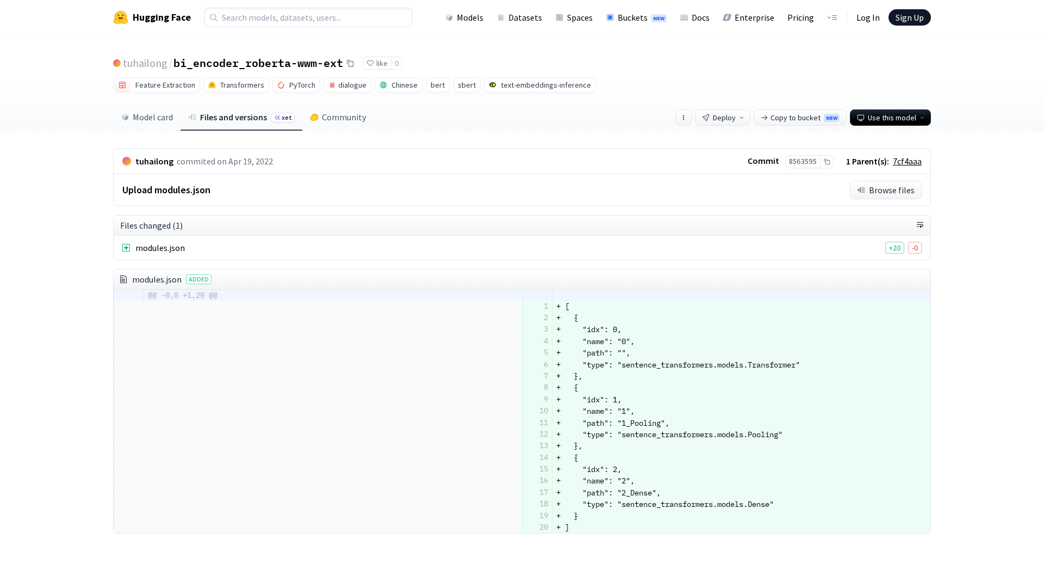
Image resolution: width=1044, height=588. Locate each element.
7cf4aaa (907, 161)
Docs (701, 17)
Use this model (892, 117)
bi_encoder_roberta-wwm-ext (258, 62)
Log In (868, 17)
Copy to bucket (803, 117)
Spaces (580, 17)
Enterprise (754, 17)
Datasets (525, 17)
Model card (153, 117)
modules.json (160, 247)
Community (344, 117)
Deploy (724, 117)
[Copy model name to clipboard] (350, 63)
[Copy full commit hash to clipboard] (827, 162)
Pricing (800, 17)
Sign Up (910, 17)
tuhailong (145, 63)
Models (470, 17)
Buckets (641, 17)
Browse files (892, 190)
